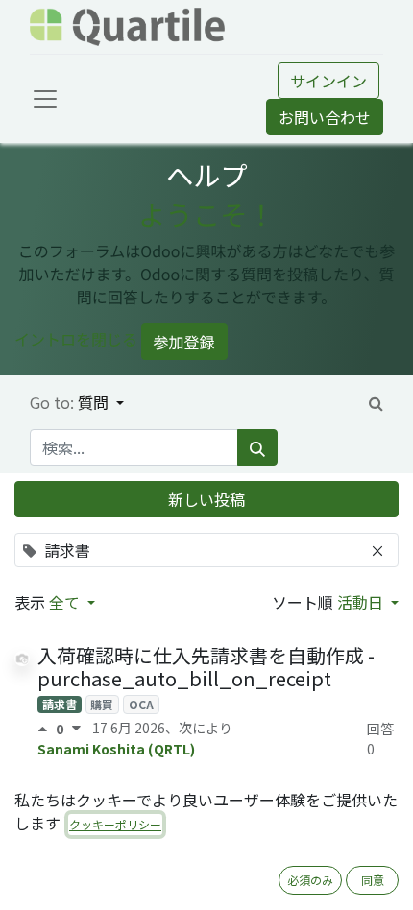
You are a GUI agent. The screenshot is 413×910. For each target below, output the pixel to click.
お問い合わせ (325, 117)
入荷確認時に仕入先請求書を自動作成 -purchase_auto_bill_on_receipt (206, 666)
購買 (101, 704)
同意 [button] (372, 880)
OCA (141, 704)
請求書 (59, 704)
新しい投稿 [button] (206, 499)
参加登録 (184, 341)
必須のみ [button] (310, 880)
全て (66, 601)
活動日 (362, 601)
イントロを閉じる (75, 339)
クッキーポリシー (115, 824)
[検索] (257, 447)
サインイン (328, 80)
